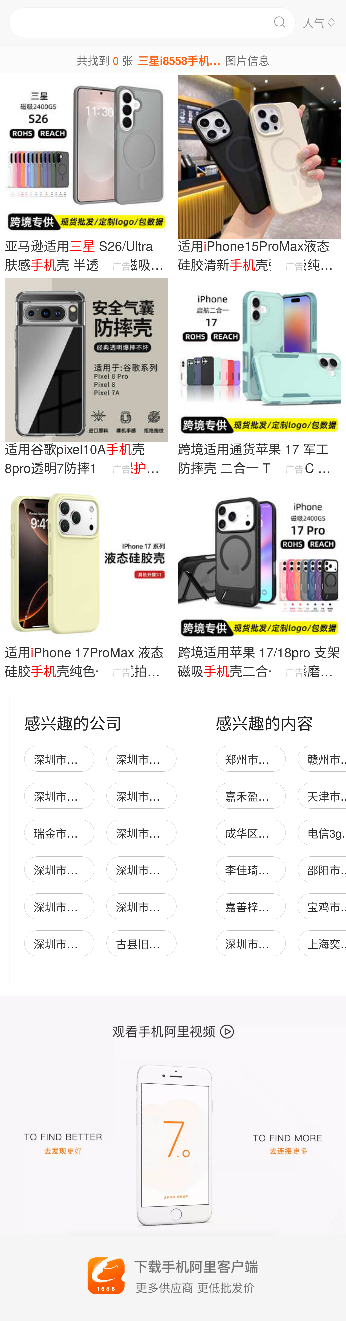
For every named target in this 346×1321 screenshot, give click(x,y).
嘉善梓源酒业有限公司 (280, 906)
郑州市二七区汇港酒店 (280, 759)
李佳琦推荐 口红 (265, 869)
